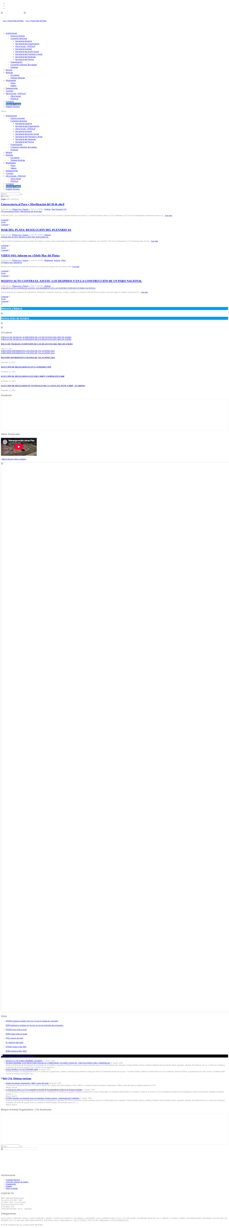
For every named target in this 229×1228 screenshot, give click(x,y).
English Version (13, 106)
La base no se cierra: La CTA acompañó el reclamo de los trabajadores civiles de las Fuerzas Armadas (44, 1090)
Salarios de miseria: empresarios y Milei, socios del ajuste (27, 1083)
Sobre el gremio (17, 36)
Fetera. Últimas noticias (21, 1056)
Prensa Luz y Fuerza (20, 209)
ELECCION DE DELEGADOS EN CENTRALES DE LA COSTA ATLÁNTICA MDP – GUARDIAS (43, 386)
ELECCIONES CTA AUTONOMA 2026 (22, 1069)
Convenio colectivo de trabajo (23, 64)
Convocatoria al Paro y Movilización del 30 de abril (32, 204)
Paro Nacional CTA (59, 209)
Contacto (10, 101)
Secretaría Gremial (23, 49)
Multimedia (11, 80)
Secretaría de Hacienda (25, 57)
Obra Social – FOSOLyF (25, 46)
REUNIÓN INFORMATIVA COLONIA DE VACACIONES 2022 (28, 358)
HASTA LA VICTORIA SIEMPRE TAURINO (24, 1061)
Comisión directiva (18, 38)
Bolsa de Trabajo (13, 104)
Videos (13, 85)
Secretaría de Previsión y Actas (28, 54)
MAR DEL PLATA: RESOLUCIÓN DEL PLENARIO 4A (36, 229)
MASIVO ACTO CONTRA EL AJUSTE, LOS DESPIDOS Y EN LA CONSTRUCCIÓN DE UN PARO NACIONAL (71, 280)
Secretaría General (23, 41)
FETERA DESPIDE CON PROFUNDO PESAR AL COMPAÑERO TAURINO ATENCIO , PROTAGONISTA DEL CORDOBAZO (58, 1063)
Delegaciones (12, 88)
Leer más (168, 215)
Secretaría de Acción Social (27, 51)
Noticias (9, 72)
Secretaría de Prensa (24, 59)
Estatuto (14, 67)
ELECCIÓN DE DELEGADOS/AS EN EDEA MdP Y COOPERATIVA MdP (32, 376)
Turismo (9, 91)
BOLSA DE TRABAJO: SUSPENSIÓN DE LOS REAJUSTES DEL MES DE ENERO (37, 344)
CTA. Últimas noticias (19, 1078)
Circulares (14, 75)
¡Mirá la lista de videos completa (13, 459)
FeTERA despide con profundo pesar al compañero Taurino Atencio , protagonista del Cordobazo (42, 1098)
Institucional (11, 33)
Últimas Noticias (17, 77)
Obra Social (15, 96)
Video (63, 260)
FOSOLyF (14, 98)
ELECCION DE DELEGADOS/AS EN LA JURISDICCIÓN (26, 367)
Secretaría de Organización (27, 43)
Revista (9, 70)
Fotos (13, 83)
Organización (16, 62)
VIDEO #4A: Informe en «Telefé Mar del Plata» (30, 255)
